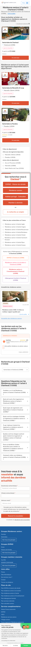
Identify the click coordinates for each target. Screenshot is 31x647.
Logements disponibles (8, 48)
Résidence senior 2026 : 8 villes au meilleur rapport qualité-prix (13, 311)
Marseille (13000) (10, 166)
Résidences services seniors (8, 617)
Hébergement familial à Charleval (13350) (15, 279)
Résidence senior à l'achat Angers (15, 227)
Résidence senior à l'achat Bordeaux (16, 232)
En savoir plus (15, 58)
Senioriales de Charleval (10, 42)
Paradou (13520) (10, 157)
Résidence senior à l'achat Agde (15, 224)
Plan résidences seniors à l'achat (10, 593)
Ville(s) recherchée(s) (7, 493)
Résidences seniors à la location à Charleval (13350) (15, 263)
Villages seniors (5, 619)
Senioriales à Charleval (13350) (13, 370)
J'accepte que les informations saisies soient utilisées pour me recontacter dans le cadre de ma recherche (16, 509)
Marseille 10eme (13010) (12, 155)
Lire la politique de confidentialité (8, 640)
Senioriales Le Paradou (10, 124)
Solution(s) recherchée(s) (9, 486)
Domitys (3, 534)
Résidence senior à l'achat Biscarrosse (16, 230)
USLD (2, 614)
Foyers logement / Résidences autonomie (12, 622)
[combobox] (15, 488)
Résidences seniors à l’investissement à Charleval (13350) (15, 271)
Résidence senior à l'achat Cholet (15, 235)
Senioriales (4, 537)
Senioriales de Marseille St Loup (13, 88)
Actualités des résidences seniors (11, 318)
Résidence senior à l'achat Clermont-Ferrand (16, 239)
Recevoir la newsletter (15, 516)
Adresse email (5, 500)
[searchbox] (15, 488)
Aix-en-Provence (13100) (13, 163)
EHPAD (3, 612)
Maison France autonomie (8, 609)
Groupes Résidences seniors (11, 531)
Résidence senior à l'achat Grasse (15, 245)
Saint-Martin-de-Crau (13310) (14, 168)
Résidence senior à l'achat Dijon (15, 242)
